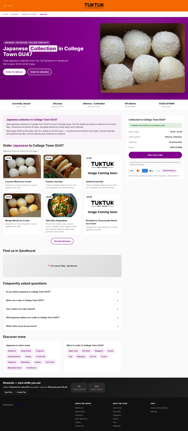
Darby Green (26, 351)
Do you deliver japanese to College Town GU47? (28, 292)
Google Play (21, 392)
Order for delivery (14, 72)
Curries (104, 356)
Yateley (28, 356)
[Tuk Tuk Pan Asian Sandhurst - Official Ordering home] (94, 6)
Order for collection (39, 72)
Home (5, 14)
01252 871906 (166, 103)
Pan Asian (86, 351)
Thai (70, 356)
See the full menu (62, 241)
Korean (110, 351)
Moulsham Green (15, 368)
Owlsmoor (12, 362)
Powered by (8, 405)
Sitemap (154, 412)
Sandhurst (12, 351)
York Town (50, 362)
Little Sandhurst (14, 356)
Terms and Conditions (159, 408)
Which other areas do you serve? (21, 326)
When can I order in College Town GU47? (25, 300)
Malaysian (81, 356)
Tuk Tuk (93, 356)
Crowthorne (31, 368)
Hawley (38, 362)
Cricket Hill (40, 356)
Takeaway (14, 14)
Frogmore (40, 351)
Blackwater (25, 362)
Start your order (155, 155)
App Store (8, 392)
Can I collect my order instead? (20, 309)
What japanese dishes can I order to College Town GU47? (32, 317)
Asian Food (73, 351)
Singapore (99, 351)
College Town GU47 (29, 14)
